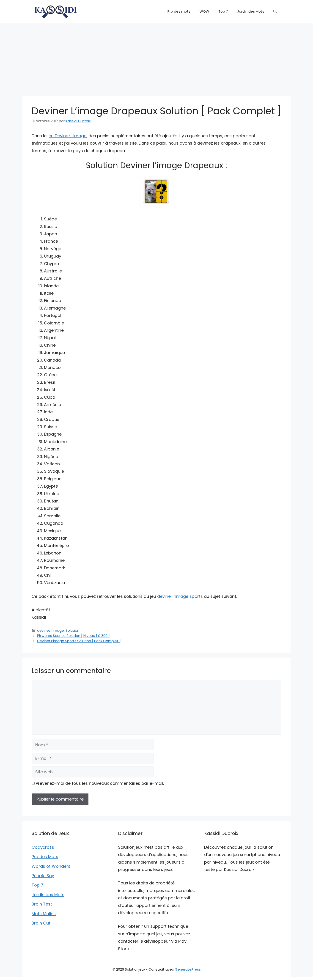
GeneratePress (188, 969)
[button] (275, 11)
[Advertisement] (156, 57)
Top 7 (223, 11)
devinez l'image (50, 630)
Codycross (43, 847)
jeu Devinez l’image (67, 136)
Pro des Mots (45, 856)
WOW (204, 11)
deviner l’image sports (180, 596)
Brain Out (41, 923)
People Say (43, 875)
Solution (72, 630)
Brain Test (42, 904)
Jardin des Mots (250, 11)
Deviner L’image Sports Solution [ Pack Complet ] (79, 641)
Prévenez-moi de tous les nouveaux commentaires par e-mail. (100, 783)
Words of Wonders (51, 866)
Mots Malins (44, 914)
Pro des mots (178, 11)
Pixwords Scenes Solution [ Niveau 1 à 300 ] (73, 635)
